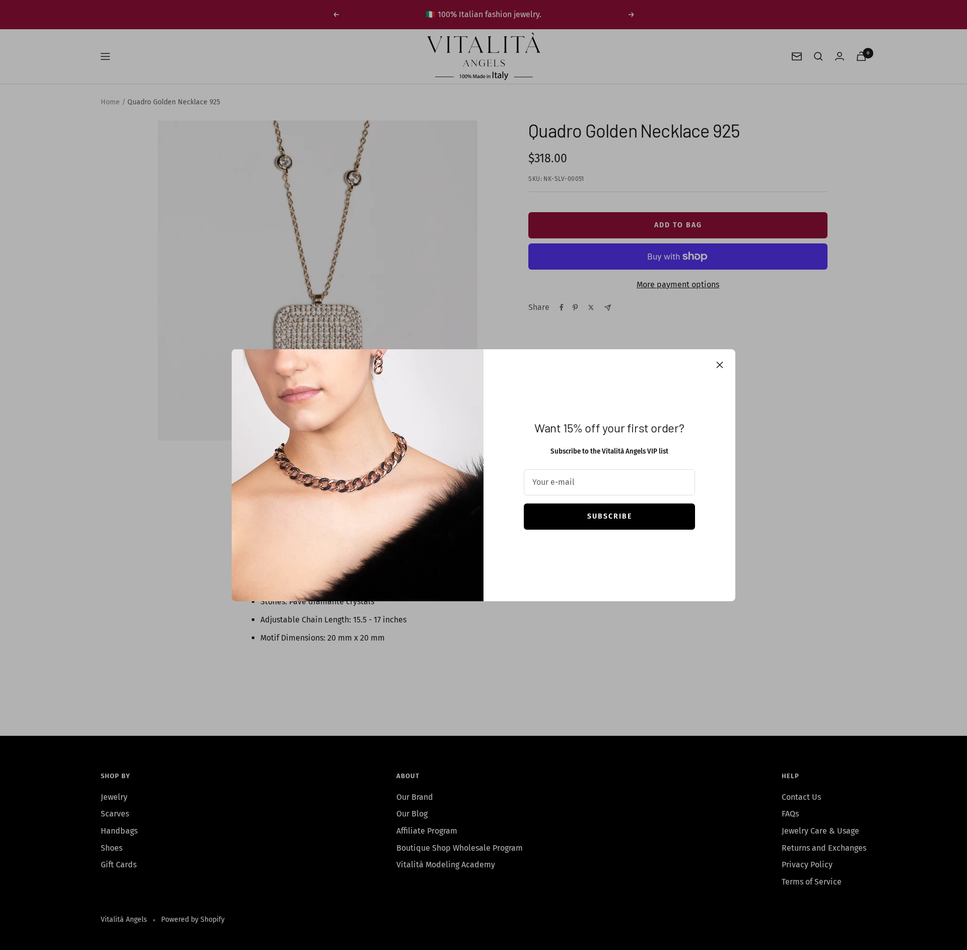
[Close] (719, 364)
